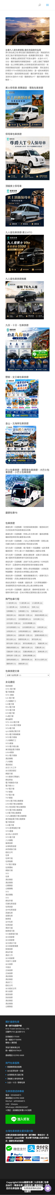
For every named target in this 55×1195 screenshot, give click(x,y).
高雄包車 (23, 664)
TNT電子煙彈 (11, 864)
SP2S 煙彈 (10, 695)
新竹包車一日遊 (13, 643)
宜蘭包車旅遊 (41, 635)
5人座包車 (12, 603)
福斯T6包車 (27, 648)
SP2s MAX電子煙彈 (13, 725)
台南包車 (42, 627)
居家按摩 (9, 994)
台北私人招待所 (12, 834)
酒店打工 (9, 982)
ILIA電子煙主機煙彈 (13, 813)
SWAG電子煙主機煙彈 (14, 801)
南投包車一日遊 (25, 615)
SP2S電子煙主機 (12, 746)
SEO (7, 873)
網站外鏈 (9, 900)
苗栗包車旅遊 (13, 660)
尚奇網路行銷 (11, 849)
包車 (35, 607)
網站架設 (9, 779)
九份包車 (24, 607)
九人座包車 (12, 607)
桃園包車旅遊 (13, 648)
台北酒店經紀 (11, 770)
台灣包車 (11, 631)
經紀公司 (9, 852)
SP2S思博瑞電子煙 (13, 828)
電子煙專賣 (10, 692)
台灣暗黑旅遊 (11, 846)
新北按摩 (9, 991)
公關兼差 (9, 885)
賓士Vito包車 (41, 660)
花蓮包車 (40, 648)
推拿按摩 (9, 843)
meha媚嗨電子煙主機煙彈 (16, 816)
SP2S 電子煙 (10, 689)
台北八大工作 (11, 767)
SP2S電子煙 (10, 710)
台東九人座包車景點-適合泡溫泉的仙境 (23, 50)
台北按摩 (9, 964)
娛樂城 (8, 919)
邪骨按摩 (9, 949)
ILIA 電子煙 (10, 698)
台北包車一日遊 (13, 623)
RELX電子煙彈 (11, 755)
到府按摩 (9, 686)
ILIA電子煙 (10, 704)
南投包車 (11, 615)
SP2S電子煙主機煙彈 (14, 810)
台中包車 (11, 619)
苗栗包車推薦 (29, 656)
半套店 (8, 967)
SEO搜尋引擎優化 (13, 776)
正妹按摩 (9, 970)
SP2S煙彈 (9, 743)
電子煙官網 (10, 822)
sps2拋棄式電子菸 (13, 731)
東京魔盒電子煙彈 (13, 749)
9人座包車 (37, 603)
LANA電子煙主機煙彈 (14, 804)
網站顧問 (9, 719)
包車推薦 (11, 611)
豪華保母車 (26, 660)
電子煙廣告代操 (12, 782)
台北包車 (38, 619)
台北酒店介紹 (11, 943)
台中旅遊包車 (24, 619)
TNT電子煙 (10, 788)
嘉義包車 (38, 631)
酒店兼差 (9, 879)
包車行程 (9, 858)
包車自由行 (36, 611)
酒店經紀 (9, 764)
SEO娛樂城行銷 (12, 934)
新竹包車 (36, 639)
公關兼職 (9, 888)
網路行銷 (9, 773)
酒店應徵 (9, 882)
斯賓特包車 (23, 639)
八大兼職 (9, 761)
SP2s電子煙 (10, 728)
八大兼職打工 (11, 701)
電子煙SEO (10, 785)
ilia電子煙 (9, 716)
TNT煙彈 (9, 792)
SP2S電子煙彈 (11, 737)
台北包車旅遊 (13, 627)
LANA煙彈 (10, 752)
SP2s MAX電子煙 (12, 722)
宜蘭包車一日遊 (25, 635)
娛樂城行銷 (10, 931)
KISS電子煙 (10, 713)
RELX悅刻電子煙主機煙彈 (16, 807)
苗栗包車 (42, 652)
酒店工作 (9, 955)
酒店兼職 (9, 758)
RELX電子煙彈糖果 (13, 734)
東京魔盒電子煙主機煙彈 (15, 819)
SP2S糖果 (9, 831)
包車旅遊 (23, 611)
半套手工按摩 (11, 961)
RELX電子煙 (10, 707)
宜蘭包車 (11, 635)
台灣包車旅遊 (24, 631)
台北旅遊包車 (28, 627)
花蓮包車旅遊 (29, 652)
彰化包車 (11, 639)
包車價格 (9, 867)
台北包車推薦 (29, 623)
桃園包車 (42, 643)
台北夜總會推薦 (12, 946)
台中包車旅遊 (11, 909)
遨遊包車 (11, 664)
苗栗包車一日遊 (13, 656)
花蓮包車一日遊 (13, 652)
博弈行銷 (9, 928)
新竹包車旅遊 (29, 643)
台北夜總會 (10, 937)
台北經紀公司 (11, 988)
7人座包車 (24, 603)
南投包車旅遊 (41, 615)
